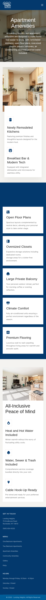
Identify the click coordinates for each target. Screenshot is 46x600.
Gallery (5, 561)
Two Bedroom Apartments (12, 546)
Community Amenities (11, 556)
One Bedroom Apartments (12, 541)
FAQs (5, 565)
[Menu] (42, 5)
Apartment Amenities (10, 551)
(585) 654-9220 (9, 528)
